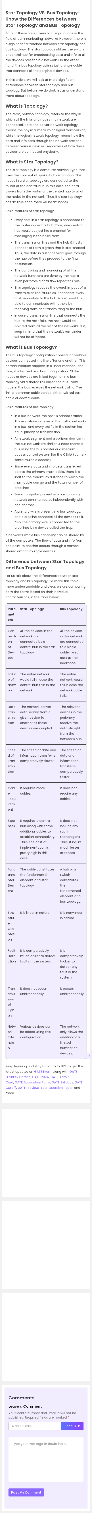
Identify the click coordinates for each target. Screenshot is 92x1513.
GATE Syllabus (62, 1082)
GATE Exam (43, 1071)
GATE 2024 (40, 1077)
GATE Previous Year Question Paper (45, 1087)
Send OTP (72, 1426)
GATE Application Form (32, 1082)
